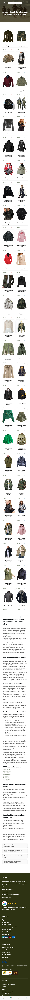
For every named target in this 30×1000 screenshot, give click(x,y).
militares (9, 633)
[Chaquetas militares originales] (21, 191)
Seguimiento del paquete (7, 950)
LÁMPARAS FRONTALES (7, 774)
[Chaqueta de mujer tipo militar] (8, 371)
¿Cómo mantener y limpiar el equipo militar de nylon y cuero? (13, 856)
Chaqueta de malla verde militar (21, 426)
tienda (7, 716)
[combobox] (13, 3)
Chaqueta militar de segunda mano (8, 471)
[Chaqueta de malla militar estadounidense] (21, 439)
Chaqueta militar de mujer (8, 45)
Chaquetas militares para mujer (21, 178)
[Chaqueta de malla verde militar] (21, 416)
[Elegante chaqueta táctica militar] (21, 574)
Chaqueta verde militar (21, 358)
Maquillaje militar (6, 776)
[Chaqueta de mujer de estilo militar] (21, 371)
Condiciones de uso (6, 952)
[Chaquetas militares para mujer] (21, 169)
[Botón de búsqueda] (20, 3)
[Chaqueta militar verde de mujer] (21, 304)
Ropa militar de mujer (8, 134)
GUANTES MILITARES (6, 769)
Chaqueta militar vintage (8, 90)
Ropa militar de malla (21, 112)
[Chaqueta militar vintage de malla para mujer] (21, 281)
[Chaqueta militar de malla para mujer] (8, 506)
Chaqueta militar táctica (8, 605)
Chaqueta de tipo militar (22, 403)
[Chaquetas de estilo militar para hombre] (8, 146)
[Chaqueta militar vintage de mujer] (21, 58)
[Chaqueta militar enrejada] (8, 484)
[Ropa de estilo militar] (8, 103)
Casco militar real (8, 67)
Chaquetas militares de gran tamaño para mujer (8, 201)
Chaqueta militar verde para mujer (8, 336)
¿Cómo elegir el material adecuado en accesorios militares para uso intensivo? (13, 845)
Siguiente (24, 617)
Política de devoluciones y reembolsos (10, 927)
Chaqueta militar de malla (8, 449)
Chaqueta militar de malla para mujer (8, 516)
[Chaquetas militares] (21, 125)
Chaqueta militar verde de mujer (21, 313)
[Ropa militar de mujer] (8, 125)
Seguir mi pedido (5, 892)
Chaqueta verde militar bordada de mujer (8, 358)
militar (9, 689)
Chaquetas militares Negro (8, 223)
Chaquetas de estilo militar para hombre (8, 156)
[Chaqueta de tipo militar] (21, 394)
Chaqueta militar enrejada (8, 494)
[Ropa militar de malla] (21, 103)
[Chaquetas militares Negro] (8, 214)
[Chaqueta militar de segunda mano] (8, 461)
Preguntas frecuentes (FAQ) (8, 947)
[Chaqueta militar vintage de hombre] (8, 304)
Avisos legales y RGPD (6, 931)
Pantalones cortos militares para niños (21, 45)
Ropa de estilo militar (8, 112)
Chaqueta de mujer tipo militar (8, 381)
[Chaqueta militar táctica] (8, 596)
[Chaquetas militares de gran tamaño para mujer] (8, 191)
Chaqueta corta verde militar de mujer (21, 336)
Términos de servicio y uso (7, 929)
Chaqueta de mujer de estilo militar (21, 381)
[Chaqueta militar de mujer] (8, 36)
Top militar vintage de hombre (21, 90)
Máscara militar (6, 777)
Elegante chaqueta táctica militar (21, 584)
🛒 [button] (11, 49)
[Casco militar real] (8, 58)
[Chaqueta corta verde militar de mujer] (21, 326)
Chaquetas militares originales (21, 201)
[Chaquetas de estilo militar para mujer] (21, 146)
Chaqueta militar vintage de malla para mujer (22, 291)
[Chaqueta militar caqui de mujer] (21, 551)
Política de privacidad (6, 924)
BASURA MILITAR (6, 773)
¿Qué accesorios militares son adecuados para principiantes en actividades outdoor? (12, 862)
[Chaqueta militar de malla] (8, 439)
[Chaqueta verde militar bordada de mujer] (8, 349)
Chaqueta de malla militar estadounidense (21, 449)
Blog (3, 920)
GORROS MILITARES (6, 779)
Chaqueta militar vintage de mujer (22, 68)
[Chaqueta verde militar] (21, 349)
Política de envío (5, 922)
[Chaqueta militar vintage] (8, 81)
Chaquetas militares (21, 134)
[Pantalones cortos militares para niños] (21, 36)
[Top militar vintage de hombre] (21, 81)
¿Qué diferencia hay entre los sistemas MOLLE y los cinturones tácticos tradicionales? (13, 851)
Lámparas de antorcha (7, 771)
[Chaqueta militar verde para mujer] (8, 326)
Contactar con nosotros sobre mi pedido (10, 894)
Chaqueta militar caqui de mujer (21, 561)
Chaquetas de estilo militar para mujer (21, 156)
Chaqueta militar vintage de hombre (8, 313)
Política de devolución (6, 954)
